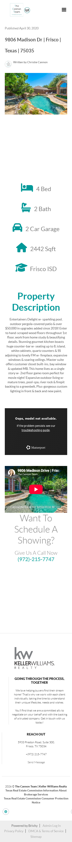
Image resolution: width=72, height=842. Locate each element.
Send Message (36, 762)
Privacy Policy (13, 831)
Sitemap (36, 836)
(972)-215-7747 (36, 559)
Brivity (33, 825)
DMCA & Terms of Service (46, 831)
